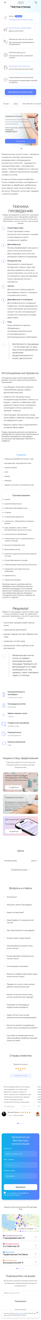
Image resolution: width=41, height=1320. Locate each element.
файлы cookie (18, 1313)
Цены (15, 104)
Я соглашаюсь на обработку (16, 1194)
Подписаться (20, 1301)
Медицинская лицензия (19, 66)
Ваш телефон (9, 1159)
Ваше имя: (8, 1148)
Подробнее (14, 787)
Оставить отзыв (20, 1076)
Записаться (20, 141)
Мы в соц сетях (20, 1309)
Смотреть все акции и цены (21, 19)
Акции (6, 104)
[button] (19, 148)
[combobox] (20, 1176)
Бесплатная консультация (20, 28)
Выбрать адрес (9, 1171)
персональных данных (12, 1195)
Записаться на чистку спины (20, 92)
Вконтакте (11, 1106)
